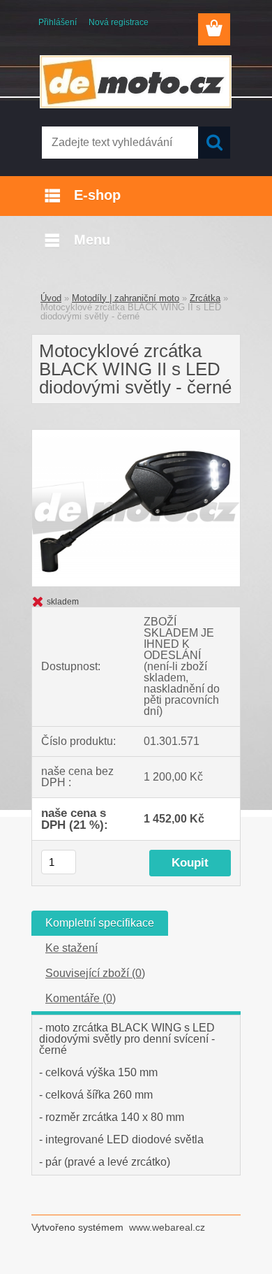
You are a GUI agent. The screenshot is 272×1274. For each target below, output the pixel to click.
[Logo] (136, 82)
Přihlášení (57, 22)
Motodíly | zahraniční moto (125, 298)
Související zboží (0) (95, 973)
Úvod (50, 298)
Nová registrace (119, 22)
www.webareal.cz (167, 1227)
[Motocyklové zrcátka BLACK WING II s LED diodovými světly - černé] (136, 435)
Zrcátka (205, 298)
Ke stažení (71, 948)
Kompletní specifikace (99, 923)
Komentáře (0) (80, 998)
